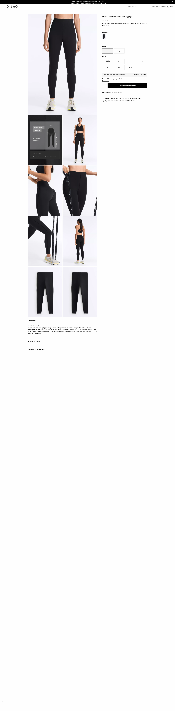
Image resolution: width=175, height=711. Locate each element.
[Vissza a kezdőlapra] (12, 6)
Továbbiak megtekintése (34, 333)
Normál (108, 51)
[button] (170, 6)
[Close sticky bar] (173, 2)
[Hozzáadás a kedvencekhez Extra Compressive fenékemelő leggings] (104, 85)
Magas (119, 51)
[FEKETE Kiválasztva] (104, 36)
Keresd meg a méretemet (140, 74)
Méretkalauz (105, 81)
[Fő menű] (3, 6)
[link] (155, 6)
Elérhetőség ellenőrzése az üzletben (112, 92)
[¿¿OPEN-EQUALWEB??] (5, 700)
